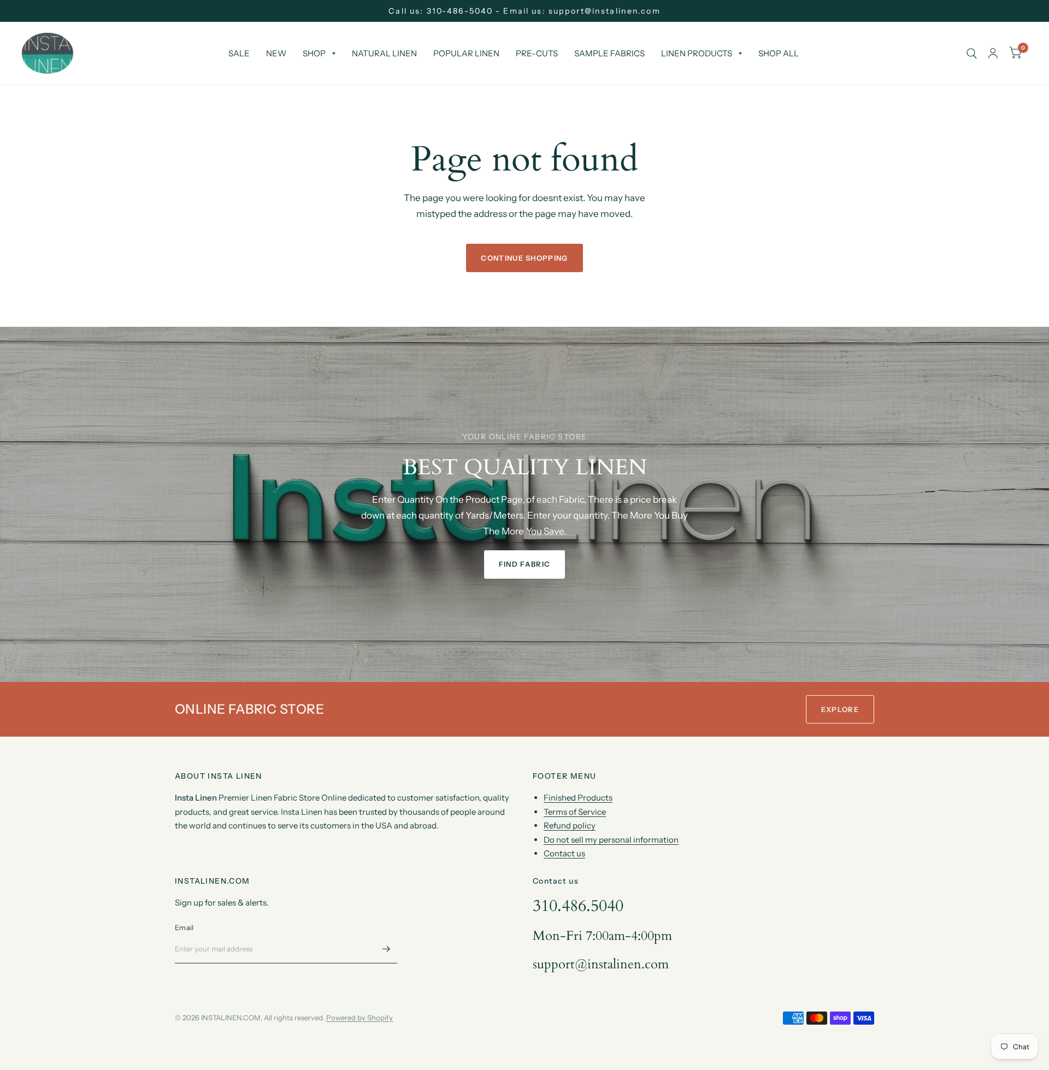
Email (184, 927)
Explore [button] (840, 709)
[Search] (971, 53)
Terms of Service (575, 812)
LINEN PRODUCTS (696, 53)
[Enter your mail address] (386, 949)
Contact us (564, 853)
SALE (239, 53)
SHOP (314, 53)
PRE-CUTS (537, 53)
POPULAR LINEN (466, 53)
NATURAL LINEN (384, 53)
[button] (524, 564)
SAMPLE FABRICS (609, 53)
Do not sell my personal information (611, 839)
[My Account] (993, 53)
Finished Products (578, 797)
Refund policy (570, 825)
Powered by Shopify (359, 1017)
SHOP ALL (778, 53)
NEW (276, 53)
